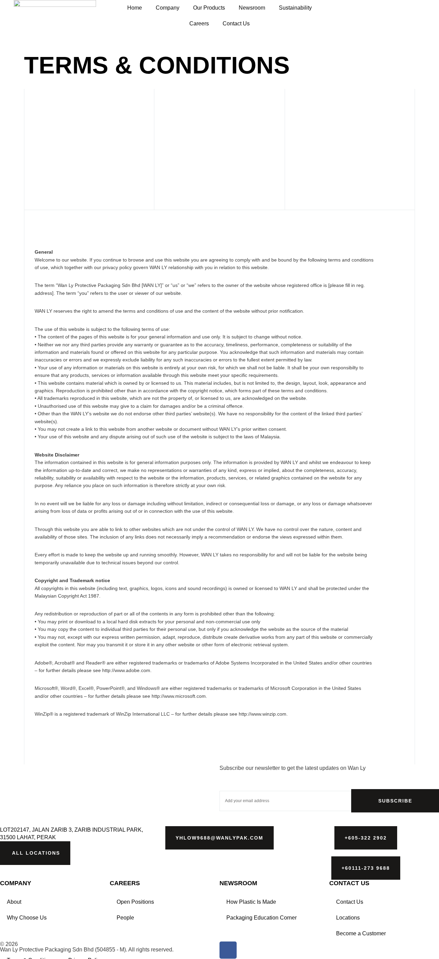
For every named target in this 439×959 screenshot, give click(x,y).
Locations (348, 918)
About (14, 902)
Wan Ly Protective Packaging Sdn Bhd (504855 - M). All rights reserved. (87, 949)
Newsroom (252, 8)
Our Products (209, 8)
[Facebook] (228, 950)
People (125, 918)
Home (134, 8)
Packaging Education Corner (261, 918)
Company (167, 8)
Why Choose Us (27, 918)
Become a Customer (361, 933)
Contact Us (236, 23)
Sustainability (295, 8)
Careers (199, 23)
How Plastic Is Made (251, 902)
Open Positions (135, 902)
